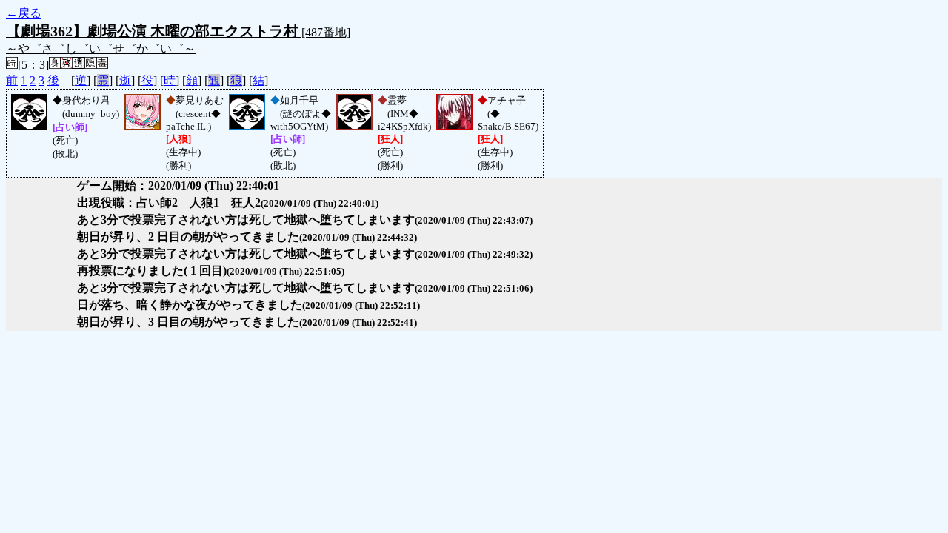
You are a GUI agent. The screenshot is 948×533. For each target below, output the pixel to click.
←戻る (23, 13)
